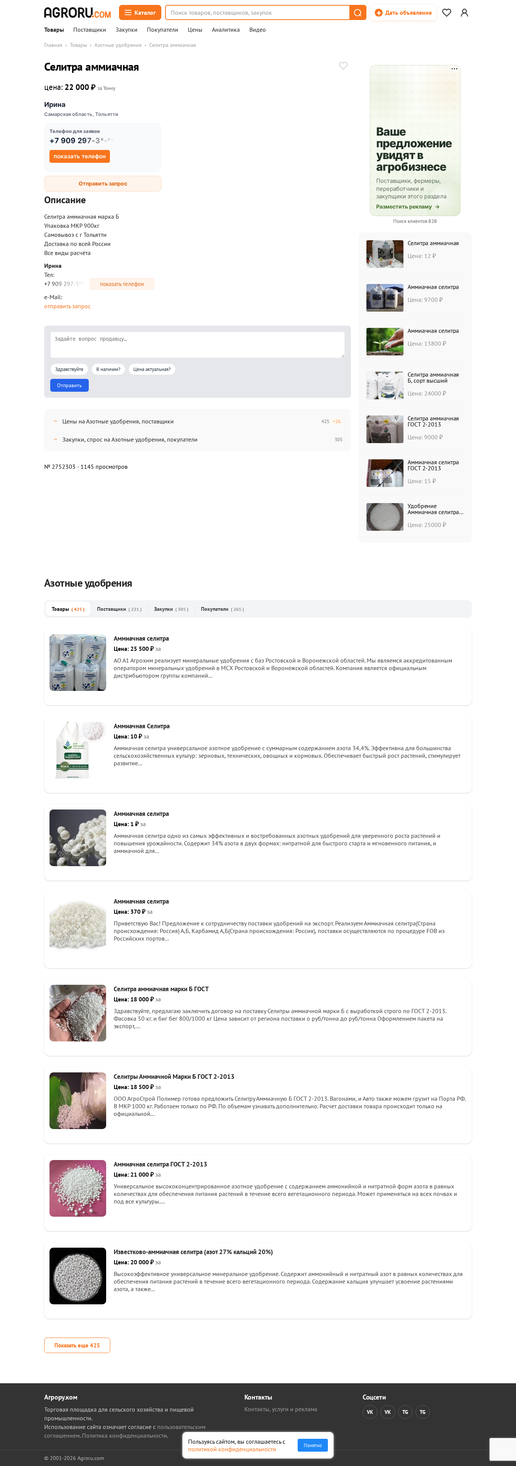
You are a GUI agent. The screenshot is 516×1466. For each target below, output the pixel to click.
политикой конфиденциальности (232, 1449)
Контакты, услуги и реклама (280, 1409)
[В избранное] (343, 66)
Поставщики (89, 29)
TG (405, 1412)
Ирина (54, 104)
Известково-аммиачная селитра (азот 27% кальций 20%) (193, 1252)
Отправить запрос (103, 183)
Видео (257, 29)
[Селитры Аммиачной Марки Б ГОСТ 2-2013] (77, 1127)
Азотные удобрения (118, 45)
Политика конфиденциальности (124, 1435)
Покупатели (162, 29)
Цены (195, 29)
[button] (357, 12)
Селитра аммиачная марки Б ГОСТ (161, 989)
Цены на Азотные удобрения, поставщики (118, 421)
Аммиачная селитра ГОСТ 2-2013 (433, 465)
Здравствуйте (69, 369)
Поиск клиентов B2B (415, 221)
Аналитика (226, 29)
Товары (54, 29)
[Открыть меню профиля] (464, 12)
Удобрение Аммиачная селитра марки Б (433, 512)
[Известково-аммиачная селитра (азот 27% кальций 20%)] (77, 1302)
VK (370, 1412)
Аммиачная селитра (433, 286)
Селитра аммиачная (433, 243)
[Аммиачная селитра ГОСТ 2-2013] (77, 1214)
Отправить (69, 385)
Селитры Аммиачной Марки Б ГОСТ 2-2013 (174, 1076)
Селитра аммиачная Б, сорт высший (433, 377)
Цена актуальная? (152, 369)
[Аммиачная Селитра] (77, 776)
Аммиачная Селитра (142, 726)
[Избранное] (446, 12)
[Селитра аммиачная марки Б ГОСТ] (77, 1039)
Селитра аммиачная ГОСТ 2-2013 (433, 421)
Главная (53, 45)
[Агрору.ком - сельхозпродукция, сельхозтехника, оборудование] (77, 12)
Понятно (313, 1445)
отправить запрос (67, 306)
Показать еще (77, 1345)
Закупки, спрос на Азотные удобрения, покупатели (130, 439)
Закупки (126, 29)
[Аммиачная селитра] (77, 688)
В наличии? (108, 369)
